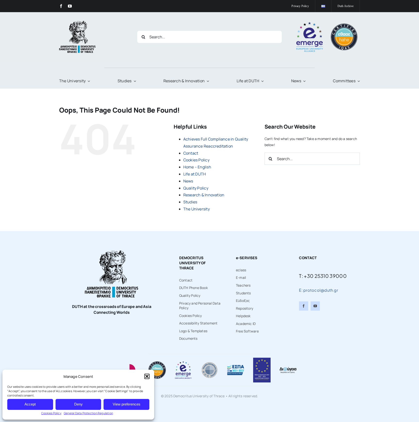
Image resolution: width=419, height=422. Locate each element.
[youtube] (70, 6)
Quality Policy (195, 188)
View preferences (126, 404)
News (188, 181)
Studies (190, 202)
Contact (190, 153)
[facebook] (61, 6)
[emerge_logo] (309, 23)
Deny (78, 404)
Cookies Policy (51, 413)
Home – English (197, 167)
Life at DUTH (194, 174)
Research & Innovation (203, 195)
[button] (147, 376)
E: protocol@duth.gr (318, 290)
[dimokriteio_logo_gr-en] (77, 22)
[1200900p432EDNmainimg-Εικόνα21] (209, 363)
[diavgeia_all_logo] (288, 368)
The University (196, 209)
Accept (30, 404)
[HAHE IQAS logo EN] (344, 25)
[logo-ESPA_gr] (235, 366)
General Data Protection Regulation (88, 413)
